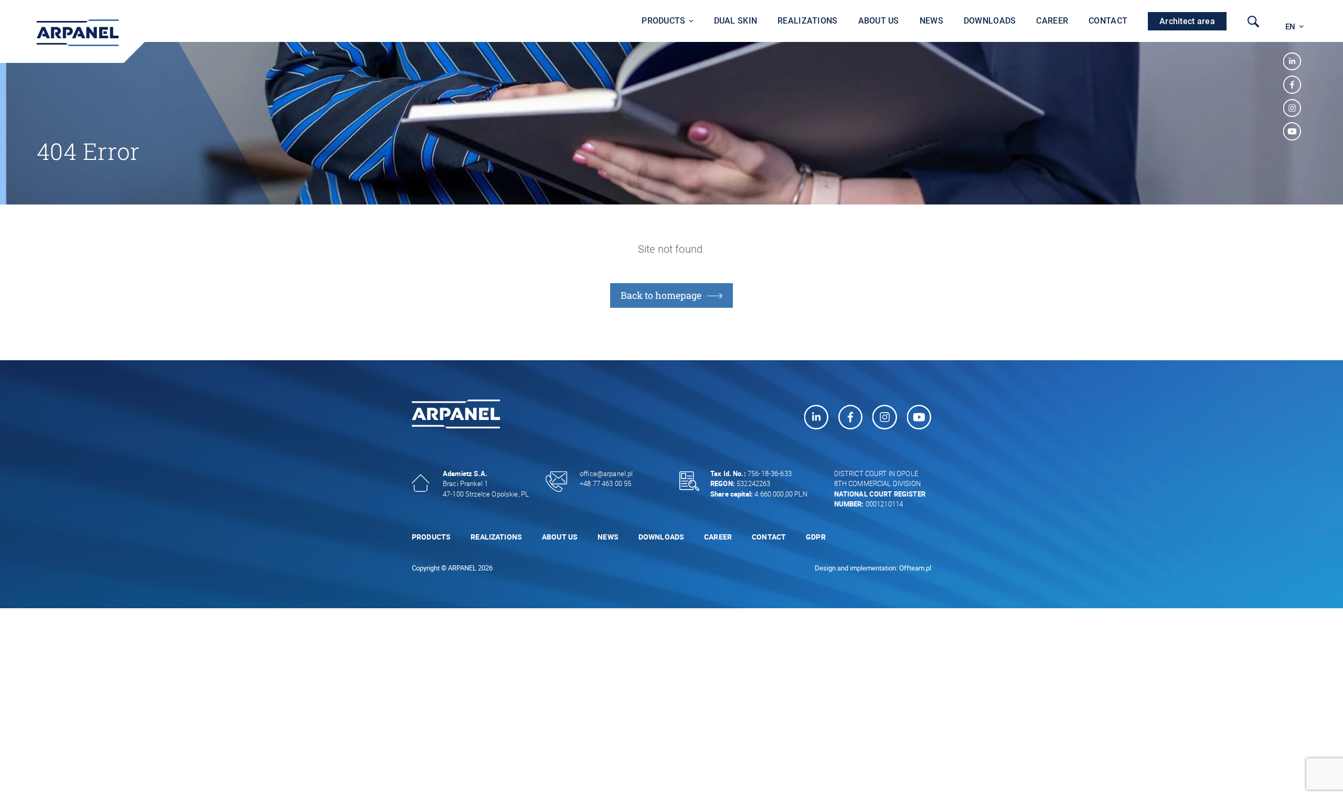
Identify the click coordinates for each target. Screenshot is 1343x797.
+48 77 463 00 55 (605, 483)
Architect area (1187, 21)
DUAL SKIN (736, 21)
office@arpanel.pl (606, 473)
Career (1052, 21)
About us (878, 21)
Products (663, 21)
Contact (1108, 21)
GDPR (816, 537)
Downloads (990, 21)
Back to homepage (661, 295)
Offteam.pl (915, 568)
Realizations (807, 21)
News (931, 21)
